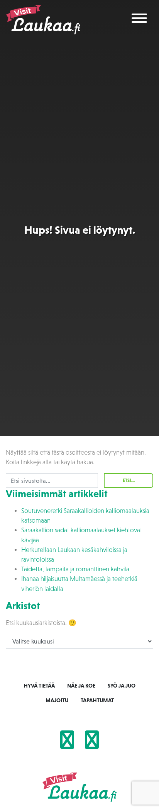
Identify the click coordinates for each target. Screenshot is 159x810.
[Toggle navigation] (139, 19)
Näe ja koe (81, 686)
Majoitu (57, 700)
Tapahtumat (97, 700)
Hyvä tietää (39, 686)
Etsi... (129, 480)
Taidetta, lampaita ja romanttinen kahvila (75, 569)
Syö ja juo (121, 686)
